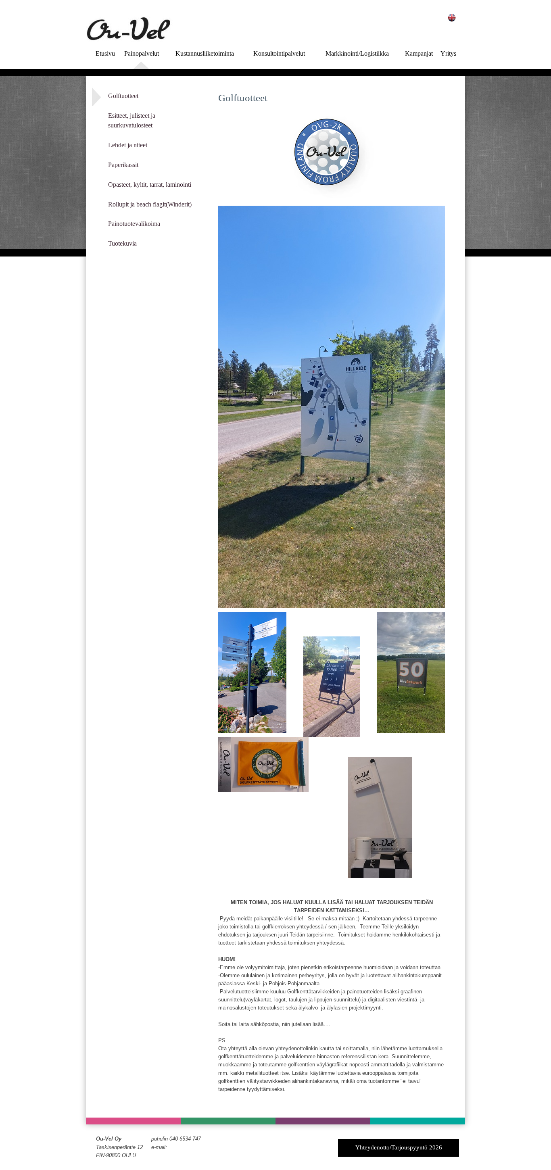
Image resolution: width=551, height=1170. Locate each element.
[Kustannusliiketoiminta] (228, 1121)
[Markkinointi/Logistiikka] (417, 1121)
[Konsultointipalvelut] (323, 1121)
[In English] (452, 17)
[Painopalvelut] (133, 1121)
